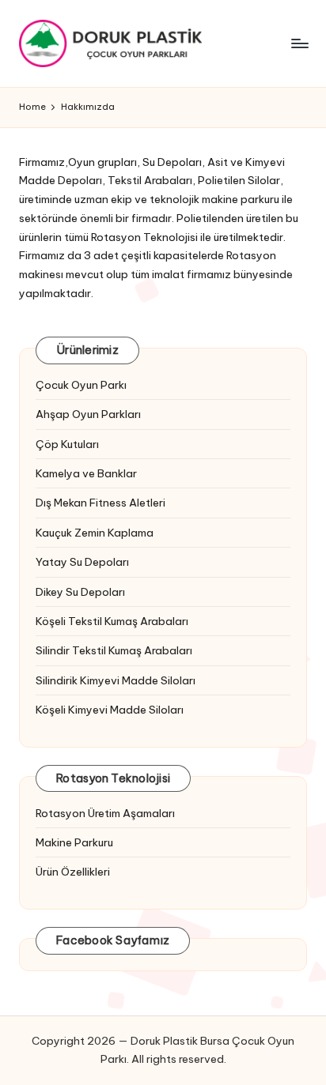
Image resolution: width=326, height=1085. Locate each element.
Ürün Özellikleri (73, 872)
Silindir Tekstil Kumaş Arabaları (114, 650)
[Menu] (299, 43)
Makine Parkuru (74, 842)
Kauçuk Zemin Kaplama (95, 533)
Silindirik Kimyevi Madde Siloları (115, 680)
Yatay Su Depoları (82, 562)
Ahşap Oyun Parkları (88, 414)
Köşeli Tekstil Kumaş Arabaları (112, 621)
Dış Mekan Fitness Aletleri (100, 502)
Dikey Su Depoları (80, 592)
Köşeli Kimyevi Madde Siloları (110, 710)
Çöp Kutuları (67, 444)
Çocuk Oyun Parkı (81, 385)
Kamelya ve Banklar (86, 473)
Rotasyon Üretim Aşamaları (105, 813)
